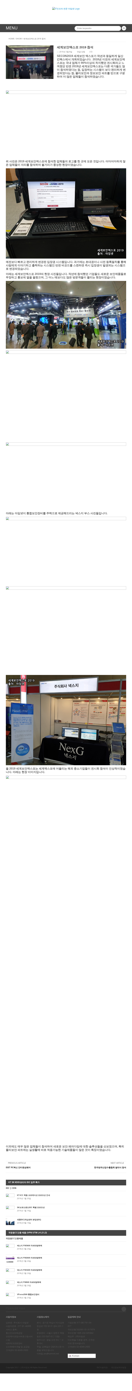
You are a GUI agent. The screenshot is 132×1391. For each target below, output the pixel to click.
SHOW (19, 38)
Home (11, 38)
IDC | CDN (11, 1188)
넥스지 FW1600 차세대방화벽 (29, 1270)
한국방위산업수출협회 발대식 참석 (110, 1167)
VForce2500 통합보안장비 (28, 1294)
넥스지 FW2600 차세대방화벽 (29, 1258)
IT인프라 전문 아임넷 (15, 1308)
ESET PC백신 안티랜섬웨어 (18, 1167)
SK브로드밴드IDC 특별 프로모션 (31, 1207)
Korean (75, 1356)
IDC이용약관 (102, 1367)
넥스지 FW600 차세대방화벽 (29, 1282)
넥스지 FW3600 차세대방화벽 (29, 1246)
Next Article (117, 1162)
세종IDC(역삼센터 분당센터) (29, 1220)
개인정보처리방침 (118, 1367)
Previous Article (17, 1162)
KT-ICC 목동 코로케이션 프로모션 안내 (33, 1195)
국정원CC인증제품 (14, 1238)
